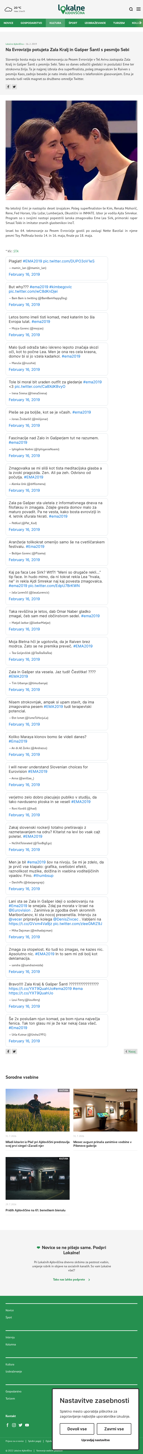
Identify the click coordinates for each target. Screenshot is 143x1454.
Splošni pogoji (34, 1441)
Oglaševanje (51, 1441)
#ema (78, 988)
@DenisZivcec (65, 919)
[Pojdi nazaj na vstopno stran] (71, 9)
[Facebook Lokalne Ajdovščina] (8, 1425)
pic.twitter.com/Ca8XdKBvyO (40, 386)
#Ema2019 (35, 546)
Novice (8, 22)
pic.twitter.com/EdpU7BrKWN (54, 585)
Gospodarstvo (31, 22)
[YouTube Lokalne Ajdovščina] (28, 1425)
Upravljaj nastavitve (95, 1440)
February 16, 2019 (24, 274)
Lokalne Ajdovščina (15, 44)
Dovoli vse (77, 1429)
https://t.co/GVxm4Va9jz (30, 923)
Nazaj (132, 1051)
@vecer (15, 919)
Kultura (55, 22)
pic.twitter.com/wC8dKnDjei (33, 291)
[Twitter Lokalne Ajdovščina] (21, 1425)
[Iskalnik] (129, 9)
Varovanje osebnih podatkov (49, 1451)
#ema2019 (39, 287)
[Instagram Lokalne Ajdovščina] (15, 1425)
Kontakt (11, 1416)
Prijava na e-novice (15, 1441)
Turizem (119, 22)
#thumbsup (43, 875)
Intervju (10, 1337)
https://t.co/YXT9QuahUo (31, 988)
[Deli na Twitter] (14, 86)
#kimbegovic (60, 287)
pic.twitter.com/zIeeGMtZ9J (77, 923)
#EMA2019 (32, 261)
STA (15, 251)
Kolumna (11, 1344)
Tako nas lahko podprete (69, 1279)
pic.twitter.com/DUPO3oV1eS (69, 261)
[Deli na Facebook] (8, 86)
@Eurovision (20, 910)
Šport (73, 22)
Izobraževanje (95, 22)
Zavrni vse (114, 1429)
